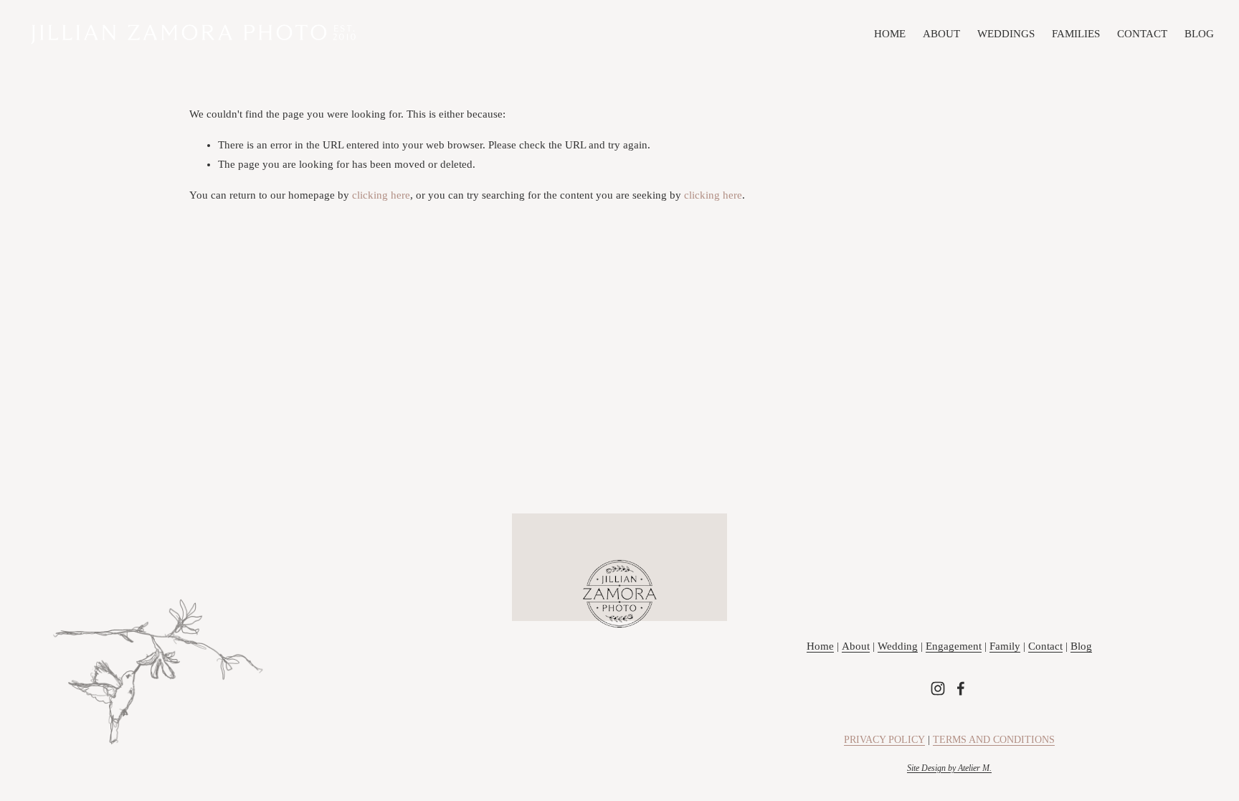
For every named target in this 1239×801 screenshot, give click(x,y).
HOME (890, 33)
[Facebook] (961, 688)
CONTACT (1142, 33)
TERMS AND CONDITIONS (994, 739)
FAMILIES (1076, 33)
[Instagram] (938, 688)
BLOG (1199, 33)
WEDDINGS (1006, 33)
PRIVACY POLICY (884, 739)
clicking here (381, 195)
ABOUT (941, 33)
